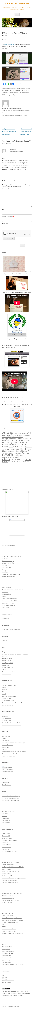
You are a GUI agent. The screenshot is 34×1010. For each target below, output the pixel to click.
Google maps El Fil (7, 663)
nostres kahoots (9, 44)
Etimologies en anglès (8, 576)
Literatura (18, 446)
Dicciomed (5, 559)
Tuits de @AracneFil (7, 489)
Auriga (4, 944)
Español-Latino (6, 785)
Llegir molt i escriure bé (8, 605)
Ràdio (11, 459)
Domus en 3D (6, 836)
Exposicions (14, 442)
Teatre (23, 460)
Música (24, 451)
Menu (17, 14)
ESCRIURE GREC (6, 720)
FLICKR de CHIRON (7, 658)
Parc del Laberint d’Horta (9, 931)
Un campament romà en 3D (10, 851)
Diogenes (5, 652)
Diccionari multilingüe (8, 561)
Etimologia (6, 442)
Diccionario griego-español (10, 882)
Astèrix (4, 687)
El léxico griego (6, 567)
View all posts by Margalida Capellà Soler (14, 115)
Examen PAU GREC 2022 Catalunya (12, 893)
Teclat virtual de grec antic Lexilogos (12, 723)
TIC (9, 461)
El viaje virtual (6, 949)
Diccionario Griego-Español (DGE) (11, 629)
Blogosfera (6, 435)
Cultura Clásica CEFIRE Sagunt (10, 871)
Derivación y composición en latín (11, 556)
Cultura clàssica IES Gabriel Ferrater (12, 590)
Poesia (16, 455)
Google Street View (7, 667)
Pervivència (7, 454)
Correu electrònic (8, 216)
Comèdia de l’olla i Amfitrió (9, 696)
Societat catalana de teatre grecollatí (12, 933)
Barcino (4, 689)
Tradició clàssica (15, 461)
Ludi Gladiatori (6, 845)
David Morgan (6, 782)
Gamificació (12, 90)
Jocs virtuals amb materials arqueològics (13, 743)
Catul (3, 692)
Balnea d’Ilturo (6, 833)
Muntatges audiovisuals (11, 451)
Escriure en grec (6, 718)
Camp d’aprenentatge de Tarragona (12, 920)
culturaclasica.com (7, 769)
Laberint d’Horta (6, 958)
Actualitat (8, 433)
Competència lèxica (10, 438)
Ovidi (19, 453)
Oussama (13, 150)
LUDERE (4, 749)
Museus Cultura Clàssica (9, 929)
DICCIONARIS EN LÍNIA (8, 563)
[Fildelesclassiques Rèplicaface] (17, 527)
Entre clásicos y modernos (9, 598)
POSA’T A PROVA (7, 902)
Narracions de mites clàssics (10, 453)
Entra (3, 975)
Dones (28, 440)
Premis (21, 455)
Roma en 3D (5, 849)
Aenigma (17, 433)
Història (11, 447)
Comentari (5, 189)
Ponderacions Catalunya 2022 (10, 900)
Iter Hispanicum (6, 955)
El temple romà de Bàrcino (9, 840)
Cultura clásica (6, 869)
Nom (4, 209)
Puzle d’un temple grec (8, 756)
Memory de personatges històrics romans (14, 751)
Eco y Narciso (6, 565)
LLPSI (27, 90)
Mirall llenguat (6, 607)
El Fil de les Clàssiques (17, 3)
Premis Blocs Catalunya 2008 (10, 800)
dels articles (7, 978)
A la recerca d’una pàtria (9, 685)
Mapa (8, 449)
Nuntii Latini (5, 818)
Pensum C (16, 92)
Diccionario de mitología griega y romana (14, 878)
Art (29, 433)
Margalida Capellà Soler (14, 95)
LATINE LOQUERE (7, 962)
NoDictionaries (6, 674)
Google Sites (6, 665)
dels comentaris (8, 980)
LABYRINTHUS (6, 960)
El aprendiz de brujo (8, 700)
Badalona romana (7, 913)
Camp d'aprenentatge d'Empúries (12, 918)
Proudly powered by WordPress (10, 1006)
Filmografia (6, 444)
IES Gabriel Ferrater (7, 953)
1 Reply (4, 40)
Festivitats (22, 442)
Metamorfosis (15, 449)
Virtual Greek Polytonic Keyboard (11, 725)
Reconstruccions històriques (10, 457)
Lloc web (5, 224)
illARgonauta (5, 618)
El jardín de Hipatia (7, 705)
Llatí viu (23, 90)
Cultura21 (5, 592)
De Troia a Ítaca (6, 594)
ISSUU (4, 669)
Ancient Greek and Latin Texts (10, 862)
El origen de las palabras (9, 570)
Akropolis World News (8, 811)
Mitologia (25, 449)
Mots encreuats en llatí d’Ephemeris (12, 754)
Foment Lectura (19, 444)
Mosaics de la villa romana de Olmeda (13, 964)
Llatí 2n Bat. (26, 88)
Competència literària (15, 437)
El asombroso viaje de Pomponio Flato (13, 703)
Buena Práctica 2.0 (13, 404)
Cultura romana (18, 440)
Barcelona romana (7, 916)
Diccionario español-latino (9, 880)
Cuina (7, 440)
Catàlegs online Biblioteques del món (13, 867)
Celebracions (17, 435)
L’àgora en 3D (6, 842)
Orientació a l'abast (7, 896)
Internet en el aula (7, 771)
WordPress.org (6, 982)
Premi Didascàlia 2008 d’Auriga (11, 796)
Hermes (4, 816)
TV (21, 461)
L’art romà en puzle (7, 745)
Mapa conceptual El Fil (8, 672)
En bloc (4, 596)
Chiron (10, 767)
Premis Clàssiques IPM (8, 545)
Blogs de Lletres (6, 587)
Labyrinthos (5, 747)
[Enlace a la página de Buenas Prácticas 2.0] (17, 415)
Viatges (29, 461)
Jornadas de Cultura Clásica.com (11, 601)
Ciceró (4, 694)
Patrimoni (26, 453)
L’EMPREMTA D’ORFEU (8, 603)
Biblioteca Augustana (8, 865)
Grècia (5, 446)
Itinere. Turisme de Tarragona (10, 922)
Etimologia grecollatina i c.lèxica (11, 574)
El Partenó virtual (7, 838)
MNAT (4, 927)
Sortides (17, 459)
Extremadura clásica (8, 951)
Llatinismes (28, 447)
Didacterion (5, 716)
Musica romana (6, 847)
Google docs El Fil (7, 661)
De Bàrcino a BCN (7, 876)
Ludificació (5, 92)
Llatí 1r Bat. (20, 88)
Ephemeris (5, 814)
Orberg (11, 92)
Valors (24, 461)
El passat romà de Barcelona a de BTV (9, 131)
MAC (3, 924)
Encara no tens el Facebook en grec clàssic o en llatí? (26, 131)
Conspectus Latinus (8, 947)
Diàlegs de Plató (7, 698)
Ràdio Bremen (6, 820)
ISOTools (4, 641)
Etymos (4, 738)
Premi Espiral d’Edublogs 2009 (10, 798)
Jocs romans (5, 740)
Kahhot (18, 90)
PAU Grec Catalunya (8, 898)
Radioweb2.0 (6, 822)
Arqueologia (24, 433)
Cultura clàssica (6, 873)
